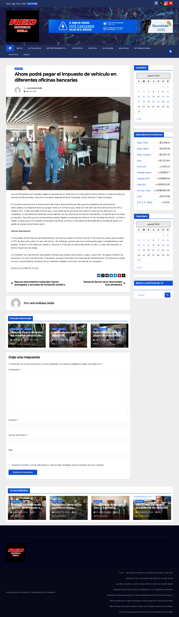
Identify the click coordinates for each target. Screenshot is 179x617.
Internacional (143, 48)
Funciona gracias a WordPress (18, 592)
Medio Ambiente (17, 329)
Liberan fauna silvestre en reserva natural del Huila (26, 335)
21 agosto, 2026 (20, 512)
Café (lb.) (141, 184)
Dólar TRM (142, 142)
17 (139, 101)
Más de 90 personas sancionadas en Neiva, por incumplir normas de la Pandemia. (141, 606)
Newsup (39, 592)
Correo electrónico (18, 435)
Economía (108, 48)
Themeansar (50, 592)
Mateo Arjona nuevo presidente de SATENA (152, 506)
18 (144, 101)
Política (13, 54)
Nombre (13, 420)
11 (144, 96)
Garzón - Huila (16, 501)
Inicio (20, 48)
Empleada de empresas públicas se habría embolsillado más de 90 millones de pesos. (140, 595)
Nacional (124, 48)
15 (163, 96)
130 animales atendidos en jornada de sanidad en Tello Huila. (149, 573)
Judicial (92, 48)
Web (11, 450)
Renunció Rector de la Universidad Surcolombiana (103, 283)
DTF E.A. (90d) (144, 202)
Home (121, 573)
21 (158, 101)
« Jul (139, 119)
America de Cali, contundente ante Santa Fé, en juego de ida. (149, 578)
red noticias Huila (34, 88)
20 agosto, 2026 (104, 512)
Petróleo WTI (143, 178)
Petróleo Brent (144, 172)
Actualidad (34, 48)
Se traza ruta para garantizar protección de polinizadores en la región (146, 612)
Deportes (77, 48)
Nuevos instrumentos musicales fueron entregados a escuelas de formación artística (39, 283)
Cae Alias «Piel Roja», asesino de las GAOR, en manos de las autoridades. (144, 584)
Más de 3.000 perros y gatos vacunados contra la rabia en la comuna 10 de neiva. (141, 601)
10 (139, 96)
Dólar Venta (143, 148)
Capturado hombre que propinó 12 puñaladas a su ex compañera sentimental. (143, 589)
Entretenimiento (56, 48)
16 (168, 96)
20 (153, 101)
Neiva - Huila (57, 501)
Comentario (15, 369)
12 (149, 96)
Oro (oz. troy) (143, 190)
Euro (139, 160)
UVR (139, 196)
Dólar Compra (144, 154)
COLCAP (141, 166)
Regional (18, 68)
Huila (26, 54)
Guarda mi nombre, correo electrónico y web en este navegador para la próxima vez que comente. (58, 465)
